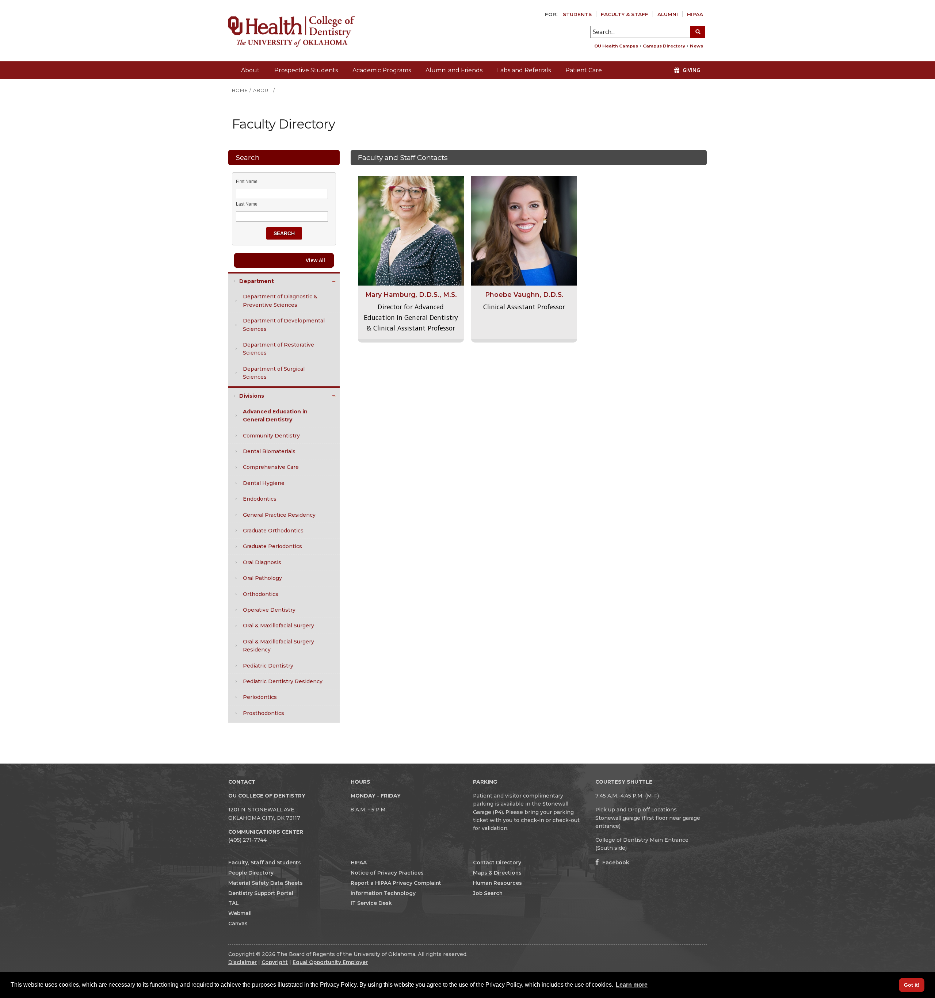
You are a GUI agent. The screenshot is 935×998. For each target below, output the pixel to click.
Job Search (488, 893)
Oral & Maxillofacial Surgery (278, 625)
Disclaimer (242, 962)
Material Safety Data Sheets (265, 883)
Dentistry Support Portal (260, 893)
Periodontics (260, 697)
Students (577, 14)
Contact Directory (497, 862)
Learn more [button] (632, 985)
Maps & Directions (497, 873)
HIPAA (695, 14)
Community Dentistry (271, 435)
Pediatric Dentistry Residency (283, 681)
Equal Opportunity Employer (330, 962)
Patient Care (583, 70)
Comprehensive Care (271, 467)
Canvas (238, 923)
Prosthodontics (263, 713)
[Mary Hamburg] (411, 230)
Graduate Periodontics (272, 546)
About (250, 70)
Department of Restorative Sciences (278, 348)
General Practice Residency (279, 515)
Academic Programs (381, 70)
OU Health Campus (616, 46)
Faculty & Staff (624, 14)
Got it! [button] (912, 985)
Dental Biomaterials (269, 451)
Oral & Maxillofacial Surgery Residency (278, 645)
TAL (233, 903)
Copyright (275, 962)
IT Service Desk (371, 903)
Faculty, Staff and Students (264, 862)
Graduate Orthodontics (273, 530)
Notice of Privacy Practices (387, 873)
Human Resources (497, 883)
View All (315, 260)
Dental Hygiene (264, 483)
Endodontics (259, 499)
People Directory (251, 873)
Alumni (667, 14)
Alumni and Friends (453, 70)
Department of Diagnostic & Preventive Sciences (280, 300)
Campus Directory (664, 46)
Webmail (240, 913)
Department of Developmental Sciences (284, 324)
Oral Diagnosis (262, 562)
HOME (240, 90)
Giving (690, 69)
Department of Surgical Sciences (274, 373)
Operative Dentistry (269, 610)
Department (256, 281)
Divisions (251, 396)
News (696, 46)
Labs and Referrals (524, 70)
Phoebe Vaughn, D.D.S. (524, 294)
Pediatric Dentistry (268, 665)
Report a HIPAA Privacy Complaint (396, 883)
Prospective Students (306, 70)
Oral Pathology (262, 578)
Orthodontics (260, 594)
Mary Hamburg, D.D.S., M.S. (411, 294)
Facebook (615, 862)
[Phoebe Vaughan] (524, 230)
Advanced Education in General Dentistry (275, 415)
